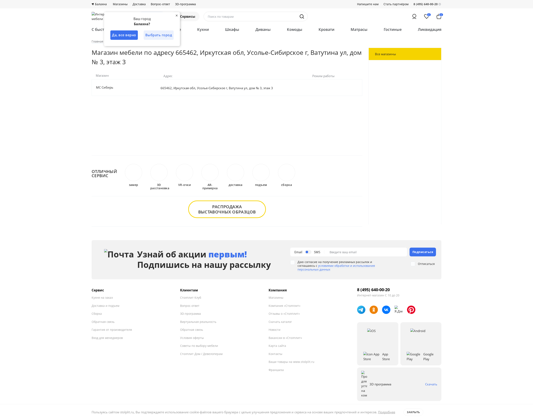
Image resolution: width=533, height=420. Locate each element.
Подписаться (422, 252)
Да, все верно (124, 35)
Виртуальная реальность (198, 322)
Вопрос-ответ (160, 4)
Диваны (263, 29)
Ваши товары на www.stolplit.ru (291, 362)
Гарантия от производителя (112, 330)
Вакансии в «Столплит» (285, 338)
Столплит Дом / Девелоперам (201, 354)
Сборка (97, 314)
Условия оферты (192, 338)
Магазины (120, 4)
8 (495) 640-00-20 (373, 290)
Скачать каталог (280, 322)
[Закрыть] (176, 15)
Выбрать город (158, 35)
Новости (274, 330)
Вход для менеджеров (107, 338)
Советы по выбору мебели (199, 346)
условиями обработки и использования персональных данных (336, 267)
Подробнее (386, 412)
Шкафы (232, 29)
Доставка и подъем (105, 306)
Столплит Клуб (190, 298)
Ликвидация (429, 29)
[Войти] (414, 16)
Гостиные (393, 29)
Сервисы (187, 16)
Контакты (275, 354)
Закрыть (413, 412)
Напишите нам (368, 4)
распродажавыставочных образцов (227, 209)
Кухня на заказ (102, 298)
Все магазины (385, 54)
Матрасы (359, 29)
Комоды (294, 29)
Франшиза (276, 370)
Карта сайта (277, 346)
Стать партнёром (396, 4)
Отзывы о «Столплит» (284, 314)
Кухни (203, 29)
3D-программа (185, 4)
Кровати (326, 29)
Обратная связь (103, 322)
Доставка (139, 4)
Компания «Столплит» (284, 306)
